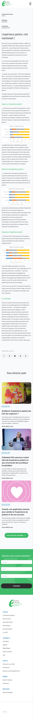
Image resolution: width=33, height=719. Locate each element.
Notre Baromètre (8, 622)
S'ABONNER (16, 586)
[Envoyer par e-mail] (14, 354)
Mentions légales (7, 692)
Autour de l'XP (6, 28)
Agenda (5, 645)
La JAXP (5, 632)
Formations (6, 667)
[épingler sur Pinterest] (20, 354)
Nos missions (7, 618)
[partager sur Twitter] (9, 354)
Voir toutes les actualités (15, 535)
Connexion (6, 683)
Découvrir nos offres (9, 664)
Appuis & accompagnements (11, 671)
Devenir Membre (7, 680)
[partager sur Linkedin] (25, 354)
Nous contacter (7, 651)
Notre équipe (6, 625)
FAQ (4, 655)
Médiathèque (6, 648)
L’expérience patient (9, 615)
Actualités (6, 641)
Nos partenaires (7, 629)
